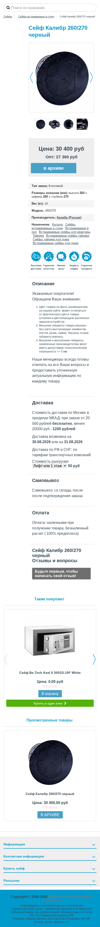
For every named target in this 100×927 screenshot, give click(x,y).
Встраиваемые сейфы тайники (67, 235)
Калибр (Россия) (69, 217)
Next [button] (94, 659)
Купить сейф (14, 868)
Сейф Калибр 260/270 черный (50, 794)
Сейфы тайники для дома (51, 239)
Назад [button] (31, 77)
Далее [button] (91, 77)
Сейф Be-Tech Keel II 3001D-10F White (50, 672)
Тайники (38, 235)
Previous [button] (6, 659)
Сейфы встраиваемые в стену (53, 226)
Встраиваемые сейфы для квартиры (64, 232)
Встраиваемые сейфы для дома (55, 243)
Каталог (57, 224)
